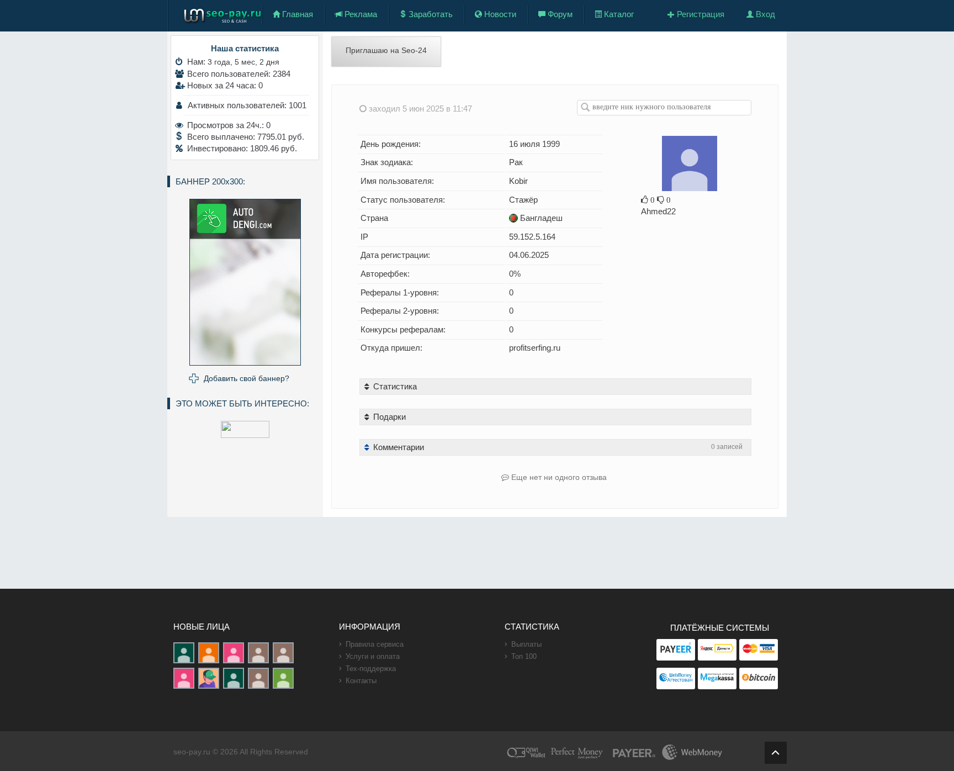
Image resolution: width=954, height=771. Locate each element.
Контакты (361, 681)
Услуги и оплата (373, 656)
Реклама (359, 14)
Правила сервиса (375, 644)
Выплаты (526, 644)
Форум (559, 14)
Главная (296, 14)
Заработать (429, 14)
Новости (499, 14)
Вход (764, 14)
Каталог (618, 14)
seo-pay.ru (191, 751)
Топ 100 (524, 656)
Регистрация (699, 14)
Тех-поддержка (371, 668)
